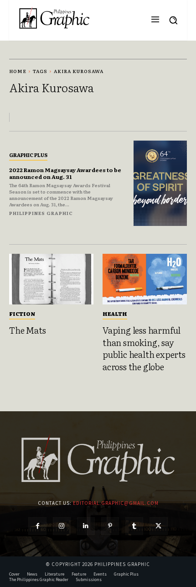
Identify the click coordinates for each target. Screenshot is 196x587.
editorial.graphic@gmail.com (116, 503)
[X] (158, 526)
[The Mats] (51, 279)
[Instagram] (62, 526)
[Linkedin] (86, 526)
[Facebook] (37, 526)
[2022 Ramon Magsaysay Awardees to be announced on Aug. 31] (160, 183)
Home (17, 71)
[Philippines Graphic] (54, 18)
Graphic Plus (28, 154)
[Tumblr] (134, 526)
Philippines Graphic (41, 213)
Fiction (22, 313)
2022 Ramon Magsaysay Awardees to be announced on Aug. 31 (65, 173)
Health (115, 313)
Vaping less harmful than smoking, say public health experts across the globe (144, 348)
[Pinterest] (110, 526)
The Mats (27, 330)
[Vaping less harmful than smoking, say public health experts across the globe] (145, 279)
